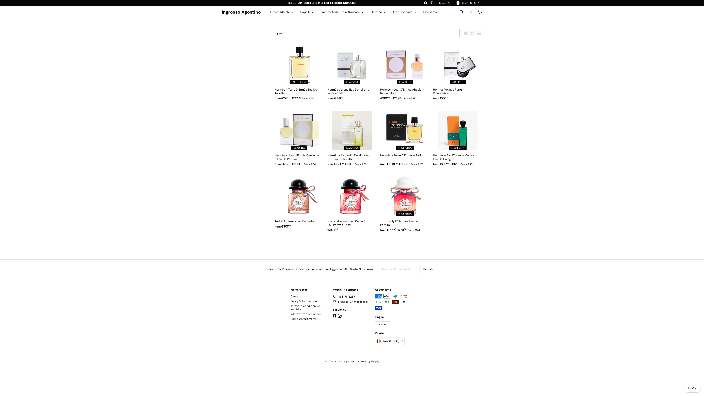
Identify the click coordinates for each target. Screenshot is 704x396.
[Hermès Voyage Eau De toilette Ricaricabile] (352, 72)
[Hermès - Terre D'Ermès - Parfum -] (404, 138)
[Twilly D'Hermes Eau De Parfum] (299, 202)
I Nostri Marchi (280, 12)
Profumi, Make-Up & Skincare (340, 12)
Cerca (294, 296)
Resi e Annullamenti (303, 319)
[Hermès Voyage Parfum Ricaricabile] (457, 72)
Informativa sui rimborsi (306, 314)
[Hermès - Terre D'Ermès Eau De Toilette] (299, 72)
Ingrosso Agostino (241, 12)
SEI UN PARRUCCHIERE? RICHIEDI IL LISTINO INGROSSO (322, 3)
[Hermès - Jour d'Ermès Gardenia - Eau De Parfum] (299, 138)
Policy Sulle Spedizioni (305, 301)
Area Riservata (403, 12)
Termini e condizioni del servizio (306, 307)
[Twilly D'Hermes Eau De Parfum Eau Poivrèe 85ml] (352, 204)
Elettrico (377, 12)
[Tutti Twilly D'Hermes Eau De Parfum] (404, 204)
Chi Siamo (430, 12)
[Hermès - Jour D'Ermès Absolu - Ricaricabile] (404, 72)
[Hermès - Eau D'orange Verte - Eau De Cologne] (457, 138)
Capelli (305, 12)
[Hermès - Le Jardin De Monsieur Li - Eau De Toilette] (352, 138)
